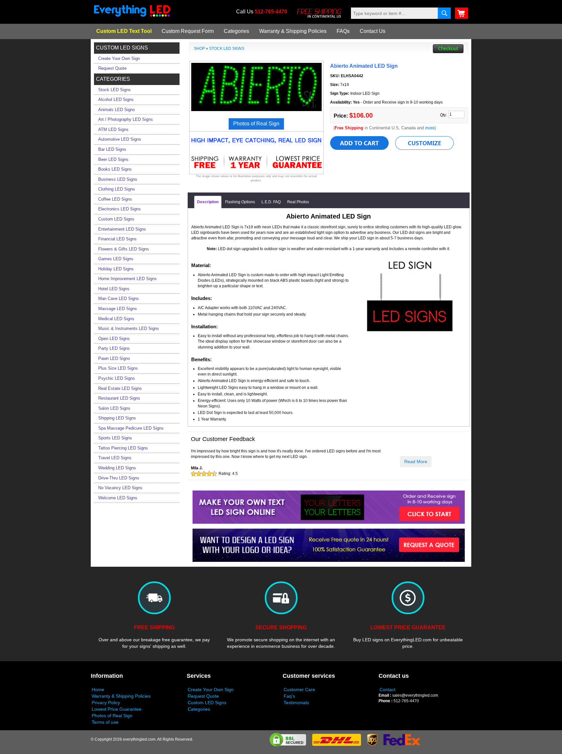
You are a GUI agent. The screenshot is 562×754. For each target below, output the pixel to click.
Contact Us (372, 31)
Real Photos (298, 202)
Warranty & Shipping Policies (293, 31)
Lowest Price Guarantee (116, 709)
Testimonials (296, 702)
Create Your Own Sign (211, 689)
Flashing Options (240, 202)
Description (208, 202)
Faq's (289, 696)
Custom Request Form (188, 31)
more (430, 127)
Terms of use (105, 722)
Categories (236, 31)
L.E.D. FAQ (271, 202)
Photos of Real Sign (112, 715)
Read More (415, 461)
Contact (387, 689)
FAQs (343, 31)
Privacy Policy (106, 702)
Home (98, 689)
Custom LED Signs (207, 702)
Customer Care (299, 689)
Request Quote (203, 696)
